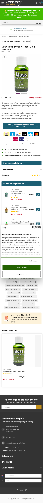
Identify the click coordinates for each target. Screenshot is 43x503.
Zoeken (38, 23)
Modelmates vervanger (15, 285)
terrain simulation (13, 300)
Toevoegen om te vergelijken (11, 144)
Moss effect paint (13, 289)
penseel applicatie (30, 289)
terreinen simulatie (30, 300)
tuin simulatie (28, 304)
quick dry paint (14, 293)
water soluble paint (12, 307)
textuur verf (14, 304)
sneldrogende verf (28, 296)
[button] (36, 3)
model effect (12, 282)
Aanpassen (20, 274)
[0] (40, 3)
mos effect (32, 285)
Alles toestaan (21, 267)
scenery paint (29, 293)
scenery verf (13, 296)
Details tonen (32, 261)
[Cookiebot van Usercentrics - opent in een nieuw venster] (32, 227)
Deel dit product (27, 144)
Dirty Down (26, 41)
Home (4, 37)
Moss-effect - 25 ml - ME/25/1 (19, 37)
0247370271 (10, 437)
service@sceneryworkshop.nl (16, 443)
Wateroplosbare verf (30, 307)
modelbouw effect (28, 282)
